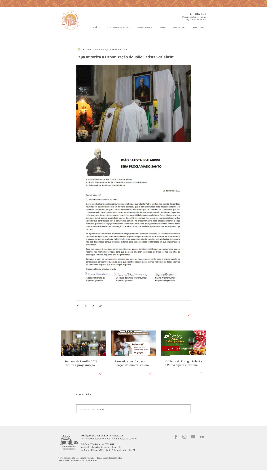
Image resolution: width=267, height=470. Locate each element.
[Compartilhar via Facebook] (77, 305)
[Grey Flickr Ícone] (201, 437)
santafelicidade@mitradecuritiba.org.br (101, 447)
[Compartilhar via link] (100, 305)
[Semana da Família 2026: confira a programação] (83, 343)
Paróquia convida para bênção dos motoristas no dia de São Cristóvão (132, 363)
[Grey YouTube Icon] (193, 437)
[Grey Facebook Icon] (175, 437)
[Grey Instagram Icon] (184, 437)
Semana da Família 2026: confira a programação (81, 363)
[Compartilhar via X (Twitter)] (85, 305)
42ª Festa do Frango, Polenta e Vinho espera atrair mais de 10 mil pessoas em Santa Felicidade (183, 363)
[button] (119, 27)
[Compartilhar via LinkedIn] (92, 305)
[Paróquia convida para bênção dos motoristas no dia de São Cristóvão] (133, 343)
